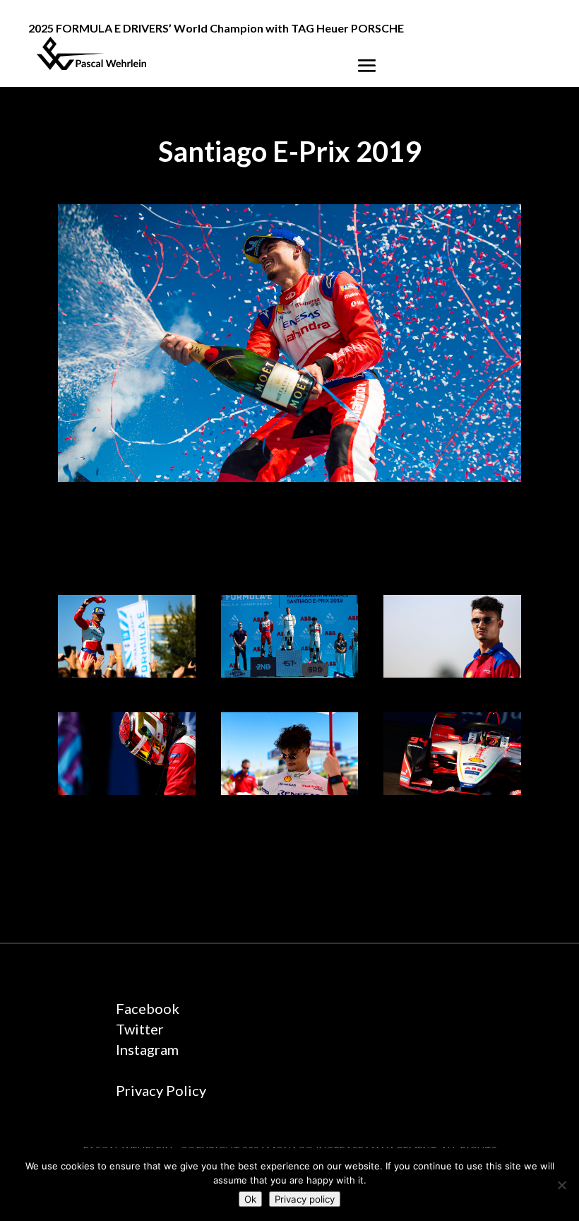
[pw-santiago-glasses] (290, 791)
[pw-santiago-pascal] (452, 674)
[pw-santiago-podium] (290, 674)
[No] (561, 1185)
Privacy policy (305, 1199)
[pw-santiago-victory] (127, 674)
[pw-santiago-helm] (127, 791)
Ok (250, 1199)
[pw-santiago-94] (452, 791)
